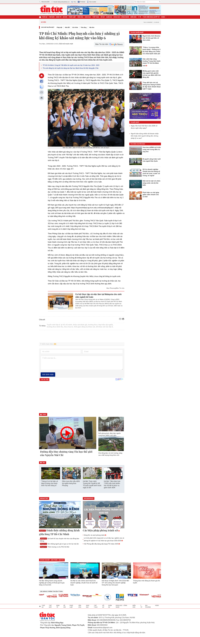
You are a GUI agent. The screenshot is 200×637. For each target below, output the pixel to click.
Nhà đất (67, 27)
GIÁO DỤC (88, 17)
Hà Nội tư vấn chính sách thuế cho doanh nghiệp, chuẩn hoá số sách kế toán (83, 583)
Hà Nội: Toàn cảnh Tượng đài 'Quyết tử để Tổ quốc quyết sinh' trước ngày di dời (92, 484)
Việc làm (91, 27)
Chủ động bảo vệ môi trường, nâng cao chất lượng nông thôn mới (110, 454)
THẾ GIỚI (51, 17)
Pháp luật (59, 27)
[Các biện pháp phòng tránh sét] (103, 515)
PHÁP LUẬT (72, 17)
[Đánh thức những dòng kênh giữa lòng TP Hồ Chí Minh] (60, 515)
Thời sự (44, 17)
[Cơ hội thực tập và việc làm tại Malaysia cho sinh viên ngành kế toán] (60, 301)
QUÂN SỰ (109, 17)
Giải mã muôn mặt (47, 27)
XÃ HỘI (65, 17)
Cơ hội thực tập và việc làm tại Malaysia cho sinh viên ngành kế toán (98, 295)
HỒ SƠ (103, 17)
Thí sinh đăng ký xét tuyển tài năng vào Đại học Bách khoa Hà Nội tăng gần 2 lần (70, 68)
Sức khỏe (75, 27)
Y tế (139, 17)
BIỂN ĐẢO (133, 17)
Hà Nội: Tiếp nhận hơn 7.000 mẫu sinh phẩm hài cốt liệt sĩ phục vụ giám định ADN (112, 484)
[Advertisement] (82, 336)
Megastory (42, 530)
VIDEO (163, 17)
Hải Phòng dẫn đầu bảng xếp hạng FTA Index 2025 (101, 544)
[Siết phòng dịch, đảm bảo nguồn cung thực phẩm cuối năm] (111, 424)
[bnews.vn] (111, 597)
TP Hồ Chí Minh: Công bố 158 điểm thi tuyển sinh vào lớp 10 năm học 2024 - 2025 (71, 65)
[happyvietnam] (87, 595)
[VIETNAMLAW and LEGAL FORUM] (78, 596)
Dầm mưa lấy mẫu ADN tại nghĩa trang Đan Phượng (71, 483)
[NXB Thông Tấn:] (99, 597)
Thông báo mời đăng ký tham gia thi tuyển (146, 582)
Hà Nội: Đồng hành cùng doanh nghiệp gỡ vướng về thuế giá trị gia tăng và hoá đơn (51, 583)
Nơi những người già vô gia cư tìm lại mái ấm (60, 544)
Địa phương (148, 606)
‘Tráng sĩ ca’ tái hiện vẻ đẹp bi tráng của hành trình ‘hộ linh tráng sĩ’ (49, 483)
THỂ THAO (95, 17)
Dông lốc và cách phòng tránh (94, 535)
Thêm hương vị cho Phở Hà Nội (55, 547)
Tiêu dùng (83, 27)
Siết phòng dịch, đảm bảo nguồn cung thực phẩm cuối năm (109, 434)
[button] (121, 474)
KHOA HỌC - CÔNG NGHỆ (121, 17)
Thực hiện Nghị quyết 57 (151, 17)
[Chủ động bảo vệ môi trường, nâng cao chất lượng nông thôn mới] (111, 443)
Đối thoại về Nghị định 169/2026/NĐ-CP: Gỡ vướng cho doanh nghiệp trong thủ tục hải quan (115, 583)
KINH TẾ (58, 17)
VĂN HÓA (80, 17)
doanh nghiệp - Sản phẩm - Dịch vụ (52, 560)
